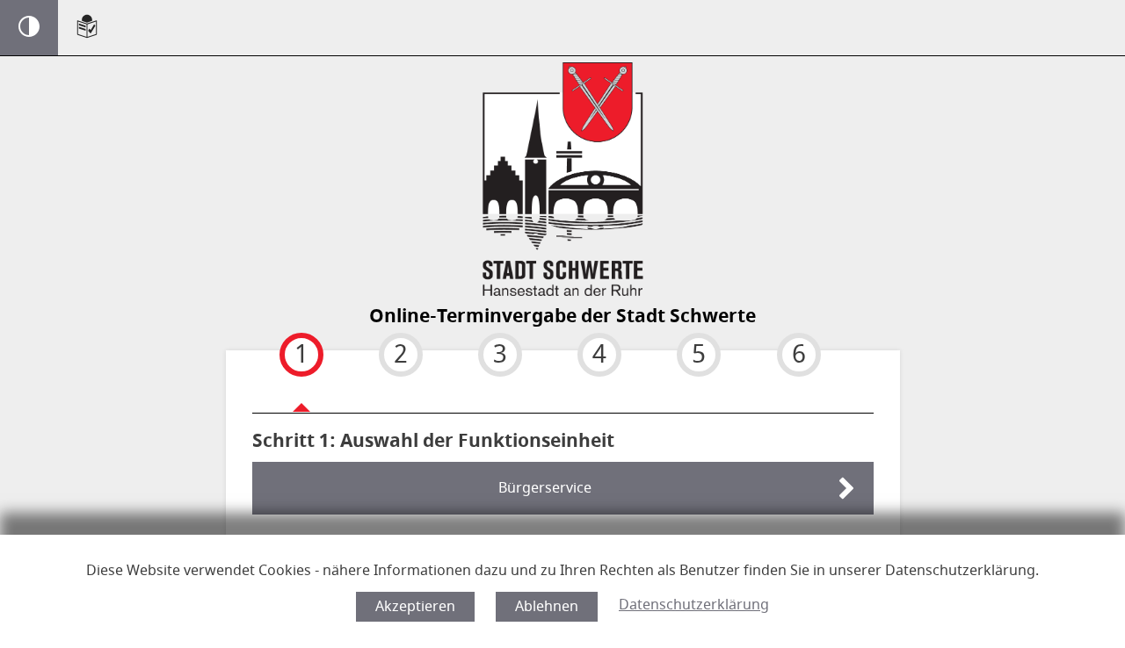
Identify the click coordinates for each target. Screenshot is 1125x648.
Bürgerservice (545, 488)
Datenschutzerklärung (694, 605)
